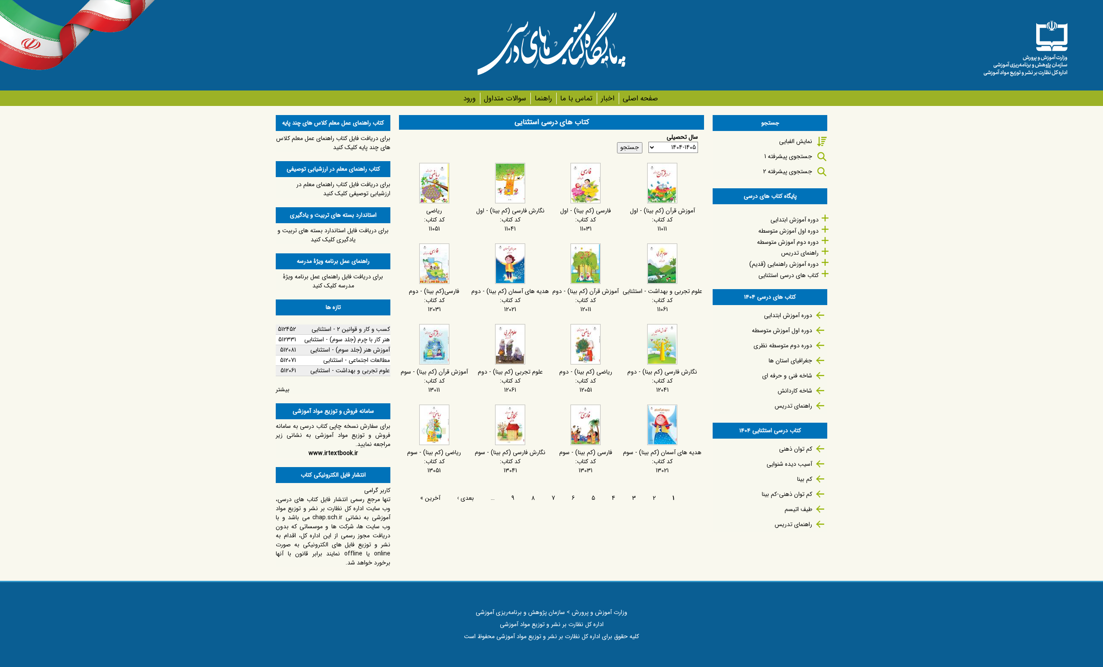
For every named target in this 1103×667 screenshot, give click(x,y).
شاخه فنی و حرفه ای (787, 375)
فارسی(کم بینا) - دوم (434, 291)
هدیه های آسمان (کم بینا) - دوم (510, 291)
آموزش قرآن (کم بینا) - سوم (434, 372)
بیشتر (283, 389)
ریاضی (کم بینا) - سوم (434, 452)
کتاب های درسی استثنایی (788, 275)
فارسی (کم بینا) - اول (585, 210)
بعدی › (465, 498)
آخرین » (430, 498)
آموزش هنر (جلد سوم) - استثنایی (350, 350)
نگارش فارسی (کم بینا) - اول (510, 210)
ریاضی (434, 210)
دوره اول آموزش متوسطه (788, 231)
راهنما (543, 98)
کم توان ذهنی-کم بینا (787, 494)
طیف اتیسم (798, 509)
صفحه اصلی (640, 98)
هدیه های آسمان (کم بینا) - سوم (662, 452)
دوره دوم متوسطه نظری (783, 345)
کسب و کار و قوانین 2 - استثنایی (351, 329)
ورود (469, 98)
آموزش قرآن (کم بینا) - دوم (585, 291)
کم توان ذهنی (795, 449)
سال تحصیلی (682, 137)
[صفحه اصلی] (1025, 45)
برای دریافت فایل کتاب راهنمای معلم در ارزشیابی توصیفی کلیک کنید (343, 189)
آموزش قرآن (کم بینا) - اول (662, 210)
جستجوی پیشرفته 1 (788, 156)
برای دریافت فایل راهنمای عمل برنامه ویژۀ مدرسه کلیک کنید (333, 281)
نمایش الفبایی (795, 141)
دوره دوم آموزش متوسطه (788, 242)
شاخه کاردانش (795, 391)
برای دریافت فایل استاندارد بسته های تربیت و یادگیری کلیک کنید (333, 235)
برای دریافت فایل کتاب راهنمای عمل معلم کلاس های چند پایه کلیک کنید (333, 143)
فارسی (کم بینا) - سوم (585, 452)
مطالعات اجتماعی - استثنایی (356, 360)
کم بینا (804, 479)
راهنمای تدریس (800, 253)
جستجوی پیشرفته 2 (787, 171)
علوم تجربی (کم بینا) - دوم (510, 372)
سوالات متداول (505, 98)
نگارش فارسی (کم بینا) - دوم (662, 372)
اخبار (607, 98)
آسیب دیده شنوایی (789, 464)
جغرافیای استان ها (790, 360)
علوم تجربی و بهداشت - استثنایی (662, 291)
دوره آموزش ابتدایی (794, 219)
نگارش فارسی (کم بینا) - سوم (510, 452)
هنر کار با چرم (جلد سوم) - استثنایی (347, 339)
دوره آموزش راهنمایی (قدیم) (784, 264)
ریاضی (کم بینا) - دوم (585, 372)
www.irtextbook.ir (333, 453)
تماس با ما (576, 98)
